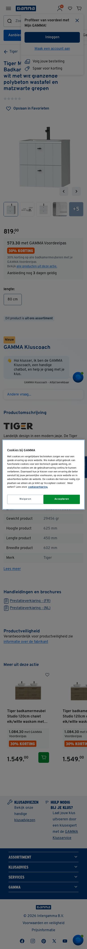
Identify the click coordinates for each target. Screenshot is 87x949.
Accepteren (61, 499)
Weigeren (25, 499)
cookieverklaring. (38, 487)
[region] (43, 474)
